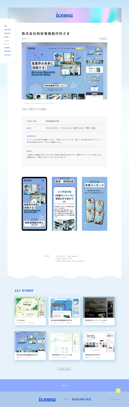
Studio (6, 37)
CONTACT (7, 55)
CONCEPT (7, 30)
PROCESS (7, 51)
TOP (5, 26)
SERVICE (7, 33)
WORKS (7, 48)
